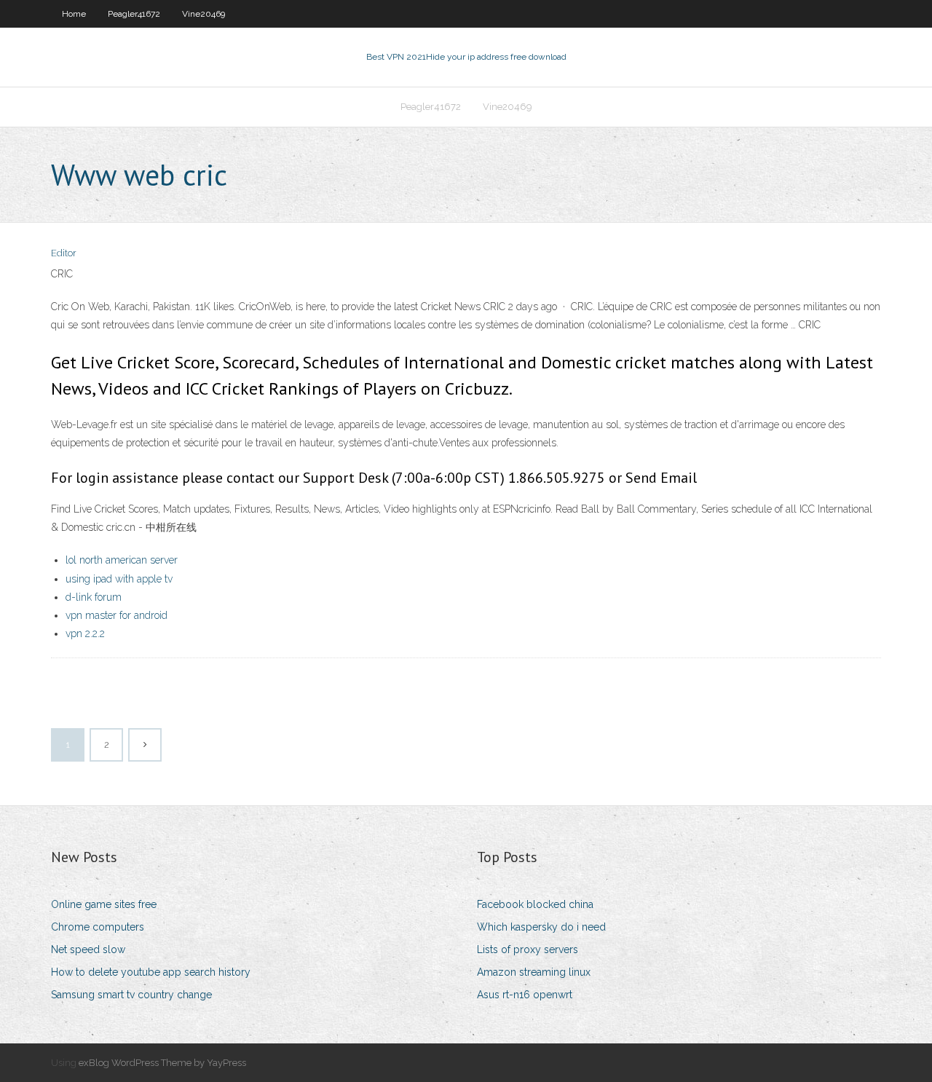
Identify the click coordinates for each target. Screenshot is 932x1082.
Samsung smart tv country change (131, 994)
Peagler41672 (134, 14)
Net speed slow (88, 949)
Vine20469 (203, 14)
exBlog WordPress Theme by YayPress (162, 1062)
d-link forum (94, 597)
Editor (63, 253)
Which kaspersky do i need (541, 927)
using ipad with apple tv (119, 579)
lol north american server (122, 560)
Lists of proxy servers (527, 949)
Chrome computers (97, 927)
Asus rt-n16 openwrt (524, 994)
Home (74, 14)
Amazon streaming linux (534, 972)
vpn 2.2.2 (85, 633)
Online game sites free (104, 904)
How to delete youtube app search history (150, 972)
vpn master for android (116, 615)
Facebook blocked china (535, 904)
